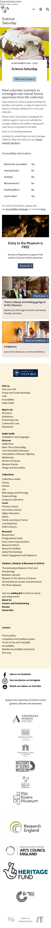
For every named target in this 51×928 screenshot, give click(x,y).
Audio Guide (8, 402)
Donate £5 (25, 265)
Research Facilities (11, 548)
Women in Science (11, 460)
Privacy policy (9, 635)
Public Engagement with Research (19, 555)
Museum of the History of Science (19, 578)
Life (4, 489)
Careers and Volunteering (15, 603)
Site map (6, 652)
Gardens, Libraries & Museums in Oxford (23, 563)
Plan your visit (9, 389)
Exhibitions (7, 416)
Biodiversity (8, 457)
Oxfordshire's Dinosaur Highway (18, 453)
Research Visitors (10, 545)
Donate (6, 606)
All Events (7, 413)
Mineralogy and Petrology (15, 492)
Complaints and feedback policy (18, 638)
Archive (5, 485)
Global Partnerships (12, 551)
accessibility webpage (17, 209)
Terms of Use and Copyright (16, 642)
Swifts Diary (7, 443)
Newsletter (7, 426)
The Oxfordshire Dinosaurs (15, 450)
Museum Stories (10, 464)
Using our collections (12, 499)
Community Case (10, 423)
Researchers (8, 534)
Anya (43, 209)
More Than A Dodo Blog (14, 447)
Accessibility (8, 399)
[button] (33, 9)
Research (7, 531)
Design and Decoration (13, 467)
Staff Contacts (9, 526)
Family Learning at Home (14, 519)
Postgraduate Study (12, 538)
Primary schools (10, 506)
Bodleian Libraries (11, 574)
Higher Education (11, 513)
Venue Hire (8, 610)
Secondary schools (11, 509)
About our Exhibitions (35, 340)
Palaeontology (9, 496)
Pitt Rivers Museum (11, 585)
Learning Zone (9, 523)
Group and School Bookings (16, 392)
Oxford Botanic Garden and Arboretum (22, 581)
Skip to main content (9, 4)
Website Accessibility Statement (18, 649)
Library (5, 482)
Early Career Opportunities (15, 541)
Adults (5, 516)
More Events (40, 296)
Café (4, 396)
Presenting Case (10, 419)
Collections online (11, 479)
